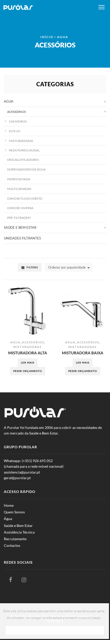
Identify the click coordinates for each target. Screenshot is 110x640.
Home (9, 505)
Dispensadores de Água (26, 169)
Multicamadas (19, 188)
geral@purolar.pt (17, 478)
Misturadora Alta (27, 353)
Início (46, 37)
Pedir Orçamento (27, 370)
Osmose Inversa (20, 208)
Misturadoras (27, 346)
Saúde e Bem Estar (20, 227)
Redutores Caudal (24, 150)
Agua (62, 37)
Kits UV (14, 131)
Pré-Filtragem (19, 217)
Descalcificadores (23, 159)
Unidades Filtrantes (22, 238)
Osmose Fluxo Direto (24, 198)
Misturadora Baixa (82, 353)
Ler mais (27, 362)
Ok (55, 630)
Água (8, 518)
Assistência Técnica (19, 532)
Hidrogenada (18, 179)
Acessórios (33, 342)
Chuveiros (18, 121)
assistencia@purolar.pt (22, 472)
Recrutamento (15, 539)
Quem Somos (14, 512)
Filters (32, 267)
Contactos (12, 545)
